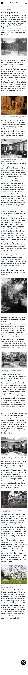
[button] (25, 3)
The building (7, 9)
